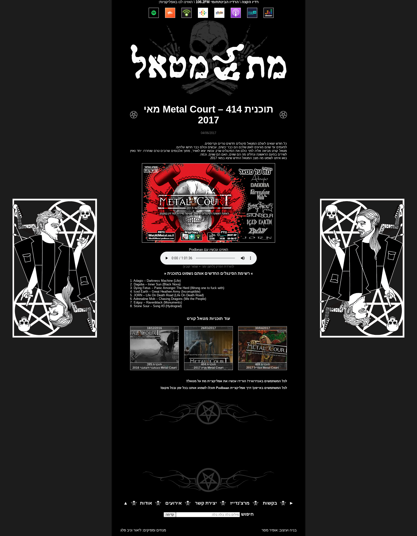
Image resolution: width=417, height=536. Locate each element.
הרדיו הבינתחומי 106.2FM (217, 2)
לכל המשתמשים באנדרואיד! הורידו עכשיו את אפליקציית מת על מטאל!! (236, 381)
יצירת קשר (206, 503)
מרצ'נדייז (240, 503)
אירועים (173, 503)
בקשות (270, 503)
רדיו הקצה (250, 2)
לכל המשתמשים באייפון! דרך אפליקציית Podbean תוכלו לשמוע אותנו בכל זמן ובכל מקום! (223, 388)
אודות (146, 503)
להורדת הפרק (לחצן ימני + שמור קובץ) (208, 266)
